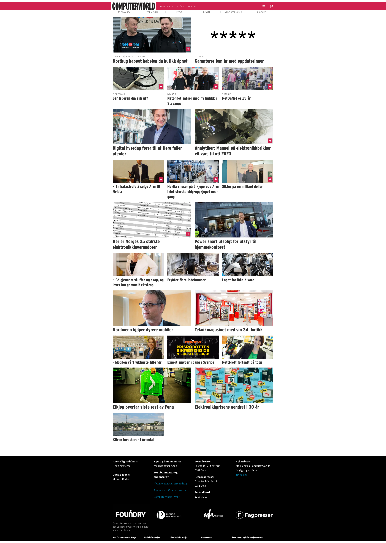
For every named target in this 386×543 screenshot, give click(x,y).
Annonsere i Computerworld (170, 490)
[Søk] (271, 6)
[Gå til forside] (133, 6)
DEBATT (206, 12)
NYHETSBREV (166, 6)
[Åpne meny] (264, 6)
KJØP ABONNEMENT (186, 6)
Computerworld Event (167, 496)
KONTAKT (261, 12)
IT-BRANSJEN (152, 12)
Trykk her (241, 474)
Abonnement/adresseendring (170, 483)
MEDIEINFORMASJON (234, 12)
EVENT (179, 12)
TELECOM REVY (124, 12)
